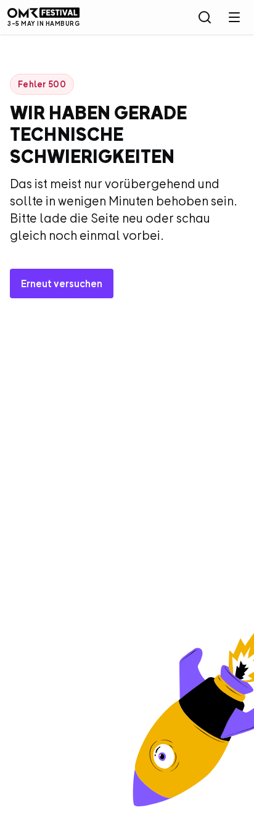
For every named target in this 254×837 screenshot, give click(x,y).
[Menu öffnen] (234, 17)
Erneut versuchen (61, 283)
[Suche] (204, 17)
